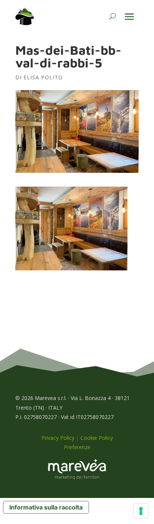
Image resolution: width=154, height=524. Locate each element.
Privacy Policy (57, 437)
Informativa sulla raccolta (46, 507)
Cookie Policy (96, 437)
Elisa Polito (43, 77)
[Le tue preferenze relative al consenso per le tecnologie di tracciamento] (141, 511)
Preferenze (77, 447)
